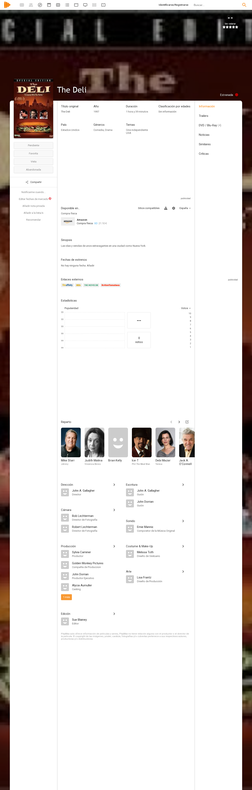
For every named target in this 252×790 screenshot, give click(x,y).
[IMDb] (79, 287)
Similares (205, 144)
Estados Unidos (70, 129)
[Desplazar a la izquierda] (171, 422)
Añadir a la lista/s (33, 212)
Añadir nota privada (33, 205)
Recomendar (33, 219)
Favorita (33, 153)
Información (207, 106)
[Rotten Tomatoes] (111, 287)
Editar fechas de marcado (35, 199)
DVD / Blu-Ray (210, 125)
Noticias (204, 135)
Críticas (204, 154)
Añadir (90, 265)
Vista (33, 161)
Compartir (36, 182)
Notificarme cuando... (33, 192)
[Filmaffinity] (68, 287)
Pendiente (33, 145)
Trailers (203, 116)
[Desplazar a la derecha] (179, 422)
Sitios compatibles (148, 208)
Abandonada (33, 169)
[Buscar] (244, 5)
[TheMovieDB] (91, 287)
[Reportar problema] (166, 208)
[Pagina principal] (7, 7)
